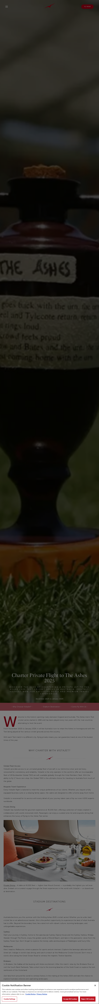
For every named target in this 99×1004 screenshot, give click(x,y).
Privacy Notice (41, 994)
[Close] (95, 985)
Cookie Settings (9, 999)
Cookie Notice (30, 994)
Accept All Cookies (70, 999)
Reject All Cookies (87, 999)
